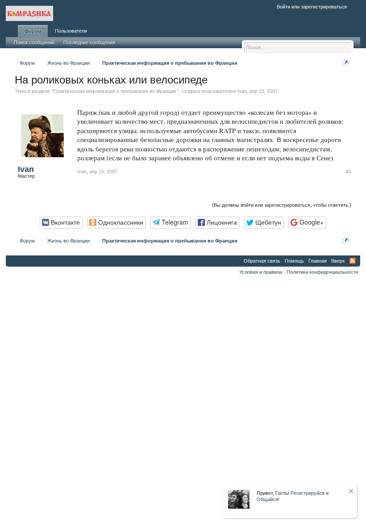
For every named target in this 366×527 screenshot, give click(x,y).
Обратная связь (262, 261)
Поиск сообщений (34, 42)
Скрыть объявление (351, 491)
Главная (317, 261)
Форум (33, 31)
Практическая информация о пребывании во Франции (115, 91)
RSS (352, 261)
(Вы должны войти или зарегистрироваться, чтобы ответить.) (281, 205)
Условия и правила (260, 272)
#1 (348, 171)
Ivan (242, 91)
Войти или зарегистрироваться (312, 6)
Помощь (294, 261)
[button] (61, 223)
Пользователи (71, 30)
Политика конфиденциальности (322, 272)
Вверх (338, 261)
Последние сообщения (89, 42)
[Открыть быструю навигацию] (346, 63)
